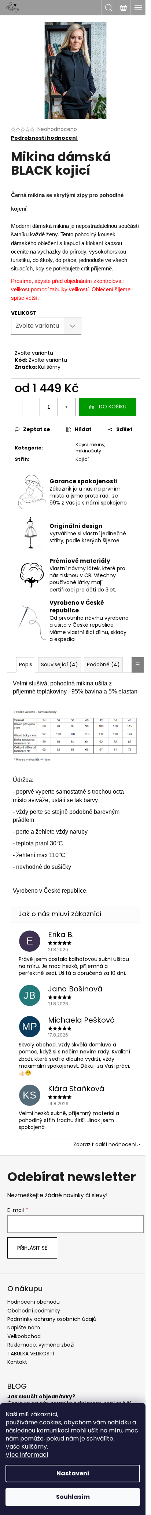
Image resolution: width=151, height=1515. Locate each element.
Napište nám (23, 1327)
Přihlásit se (32, 1248)
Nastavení (72, 1473)
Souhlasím (73, 1497)
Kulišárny (49, 367)
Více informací (26, 1454)
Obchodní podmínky (33, 1310)
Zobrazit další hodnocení (104, 1144)
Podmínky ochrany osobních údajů (51, 1319)
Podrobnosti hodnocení (44, 138)
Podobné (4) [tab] (103, 664)
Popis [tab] (25, 664)
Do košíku (112, 406)
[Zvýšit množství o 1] (66, 407)
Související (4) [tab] (59, 664)
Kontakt (17, 1362)
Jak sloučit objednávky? (41, 1396)
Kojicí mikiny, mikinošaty (91, 447)
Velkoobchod (24, 1336)
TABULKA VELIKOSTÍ (30, 1353)
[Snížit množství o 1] (31, 407)
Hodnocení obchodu (33, 1301)
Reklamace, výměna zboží (40, 1344)
